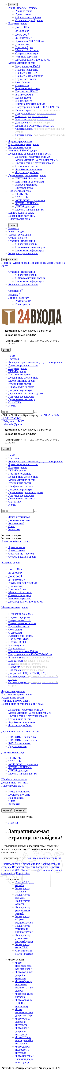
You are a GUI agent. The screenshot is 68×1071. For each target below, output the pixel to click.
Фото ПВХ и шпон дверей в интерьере (24, 1040)
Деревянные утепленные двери (27, 175)
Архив (12, 405)
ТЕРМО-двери (17, 371)
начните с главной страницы (44, 858)
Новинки (13, 228)
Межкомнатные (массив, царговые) (36, 159)
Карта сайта (23, 873)
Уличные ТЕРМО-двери (22, 150)
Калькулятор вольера (22, 896)
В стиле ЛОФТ (24, 94)
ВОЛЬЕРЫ (21, 194)
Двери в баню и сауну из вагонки (35, 162)
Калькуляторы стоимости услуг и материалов (35, 362)
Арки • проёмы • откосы (22, 7)
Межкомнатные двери (21, 62)
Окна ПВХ (14, 402)
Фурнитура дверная (20, 141)
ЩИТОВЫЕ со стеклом (29, 181)
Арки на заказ (23, 10)
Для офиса (33, 122)
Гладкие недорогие (26, 69)
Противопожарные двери (23, 144)
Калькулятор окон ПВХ (22, 946)
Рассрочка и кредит (47, 867)
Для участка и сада (19, 190)
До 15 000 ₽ (22, 27)
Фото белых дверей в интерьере (22, 1021)
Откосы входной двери (29, 20)
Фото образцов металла (24, 995)
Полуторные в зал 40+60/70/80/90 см (37, 107)
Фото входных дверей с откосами (24, 975)
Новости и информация (29, 250)
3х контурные (23, 37)
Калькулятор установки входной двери (24, 938)
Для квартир (22, 44)
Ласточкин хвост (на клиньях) (33, 156)
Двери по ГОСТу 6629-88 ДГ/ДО (35, 125)
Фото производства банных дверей (24, 965)
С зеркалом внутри (26, 53)
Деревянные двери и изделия (25, 393)
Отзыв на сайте (17, 237)
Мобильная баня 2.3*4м (29, 209)
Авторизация (23, 300)
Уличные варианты (26, 56)
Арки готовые (23, 14)
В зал (31, 116)
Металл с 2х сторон (27, 50)
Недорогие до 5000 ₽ (27, 66)
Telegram (8, 421)
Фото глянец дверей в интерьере (22, 1031)
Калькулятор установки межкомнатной (24, 928)
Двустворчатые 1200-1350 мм (32, 59)
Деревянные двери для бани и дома (29, 153)
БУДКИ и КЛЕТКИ (27, 203)
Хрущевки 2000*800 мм (29, 41)
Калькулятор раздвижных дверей (22, 910)
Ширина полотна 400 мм (30, 103)
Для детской (35, 113)
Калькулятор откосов (22, 902)
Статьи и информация (21, 240)
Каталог (11, 538)
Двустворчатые (24, 187)
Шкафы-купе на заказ (21, 212)
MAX (21, 421)
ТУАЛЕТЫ (21, 197)
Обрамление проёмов (28, 17)
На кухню (34, 119)
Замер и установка (19, 516)
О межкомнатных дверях (30, 247)
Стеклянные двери (26, 166)
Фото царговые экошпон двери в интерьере (24, 1059)
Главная (13, 822)
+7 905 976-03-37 (11, 418)
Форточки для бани (27, 172)
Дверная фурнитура (20, 390)
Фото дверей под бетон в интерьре (23, 1049)
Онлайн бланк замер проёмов (24, 952)
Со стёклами (22, 82)
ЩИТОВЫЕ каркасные (29, 178)
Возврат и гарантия (23, 867)
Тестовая (13, 358)
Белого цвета (23, 97)
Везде (11, 355)
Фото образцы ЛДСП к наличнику (23, 1003)
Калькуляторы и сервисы (23, 253)
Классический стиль (27, 88)
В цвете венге (23, 100)
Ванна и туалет (37, 110)
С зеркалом (22, 85)
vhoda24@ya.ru (13, 424)
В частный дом (24, 47)
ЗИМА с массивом (26, 184)
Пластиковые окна (19, 218)
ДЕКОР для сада (25, 206)
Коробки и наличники (28, 169)
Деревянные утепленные (23, 377)
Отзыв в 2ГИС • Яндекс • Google (21, 870)
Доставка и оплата (19, 520)
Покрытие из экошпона (29, 75)
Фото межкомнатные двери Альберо (24, 1012)
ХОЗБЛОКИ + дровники (30, 200)
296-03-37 (49, 415)
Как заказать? (16, 523)
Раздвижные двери (19, 147)
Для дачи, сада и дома (21, 396)
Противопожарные (19, 374)
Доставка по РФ (30, 863)
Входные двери (17, 23)
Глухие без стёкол (25, 79)
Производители (10, 863)
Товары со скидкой (19, 234)
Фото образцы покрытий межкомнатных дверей (24, 986)
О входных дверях (26, 243)
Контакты (14, 529)
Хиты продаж (16, 231)
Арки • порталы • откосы (23, 365)
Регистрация (22, 304)
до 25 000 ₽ (22, 30)
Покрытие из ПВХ (26, 72)
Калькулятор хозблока (22, 890)
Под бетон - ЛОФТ (26, 91)
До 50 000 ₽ (22, 34)
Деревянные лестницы (21, 215)
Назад (13, 4)
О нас (11, 526)
